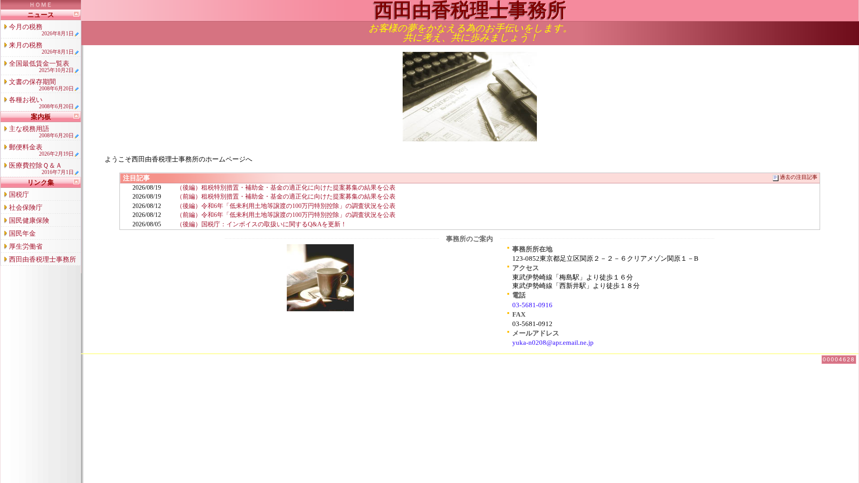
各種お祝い (41, 103)
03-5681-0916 (532, 305)
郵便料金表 (41, 150)
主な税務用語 (41, 132)
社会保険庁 (26, 207)
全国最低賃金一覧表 (41, 66)
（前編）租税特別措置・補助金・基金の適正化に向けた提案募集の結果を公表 (285, 196)
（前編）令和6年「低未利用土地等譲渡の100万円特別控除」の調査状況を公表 (285, 215)
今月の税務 (41, 30)
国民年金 (22, 233)
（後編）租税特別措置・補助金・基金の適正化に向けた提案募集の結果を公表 (285, 187)
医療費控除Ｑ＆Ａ (41, 168)
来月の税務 (41, 48)
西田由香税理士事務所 (42, 259)
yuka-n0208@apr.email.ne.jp (553, 342)
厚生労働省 (26, 246)
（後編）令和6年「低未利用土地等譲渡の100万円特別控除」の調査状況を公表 (285, 206)
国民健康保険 (29, 220)
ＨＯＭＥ (40, 4)
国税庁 (19, 194)
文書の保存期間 (41, 85)
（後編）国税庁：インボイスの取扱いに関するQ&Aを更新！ (261, 224)
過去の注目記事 (798, 177)
